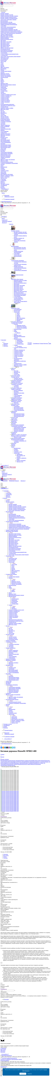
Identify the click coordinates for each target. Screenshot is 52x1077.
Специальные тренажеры (14, 687)
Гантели (13, 580)
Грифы (12, 590)
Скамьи (13, 607)
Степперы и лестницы (14, 644)
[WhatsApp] (11, 747)
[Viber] (9, 747)
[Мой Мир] (5, 747)
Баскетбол (11, 676)
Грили (10, 708)
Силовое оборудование (14, 576)
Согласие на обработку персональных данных (11, 1059)
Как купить (6, 855)
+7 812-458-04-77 (5, 189)
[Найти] (2, 7)
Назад (8, 492)
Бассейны (8, 765)
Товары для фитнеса (13, 650)
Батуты (10, 628)
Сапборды (32, 764)
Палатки (22, 764)
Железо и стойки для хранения (16, 697)
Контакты (3, 1052)
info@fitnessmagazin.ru (7, 201)
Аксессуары (14, 564)
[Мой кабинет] (1, 482)
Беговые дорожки (13, 504)
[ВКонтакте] (1, 747)
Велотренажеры (12, 514)
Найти (2, 1070)
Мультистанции (15, 598)
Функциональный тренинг (15, 702)
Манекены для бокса (13, 662)
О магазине (8, 493)
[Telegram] (14, 747)
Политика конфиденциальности (9, 1058)
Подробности (4, 816)
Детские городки (13, 636)
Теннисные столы (13, 558)
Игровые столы (12, 667)
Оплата (5, 856)
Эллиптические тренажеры (15, 524)
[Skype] (13, 747)
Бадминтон (12, 765)
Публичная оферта (5, 1060)
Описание (5, 854)
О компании (3, 1048)
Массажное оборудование (15, 533)
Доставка (5, 858)
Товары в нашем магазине (27, 760)
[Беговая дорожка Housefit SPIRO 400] (10, 791)
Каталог (8, 500)
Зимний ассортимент (9, 763)
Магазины (3, 1050)
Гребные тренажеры (29, 761)
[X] (7, 747)
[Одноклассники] (3, 747)
